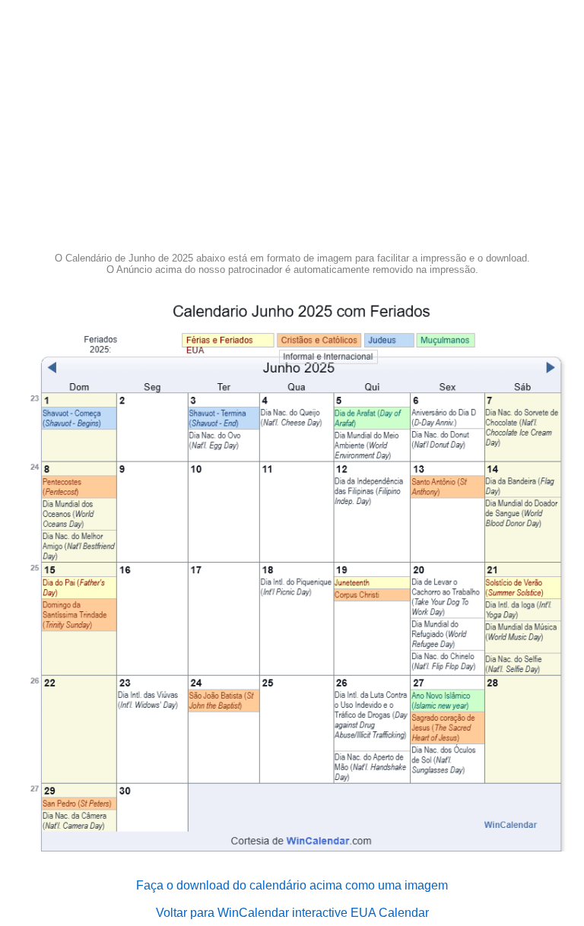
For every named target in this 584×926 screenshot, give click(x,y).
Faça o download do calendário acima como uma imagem (292, 885)
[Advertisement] (292, 130)
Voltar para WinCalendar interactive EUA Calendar (292, 912)
